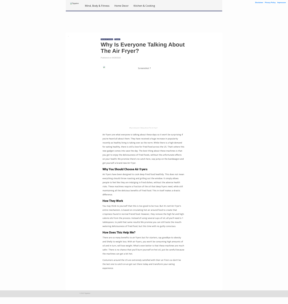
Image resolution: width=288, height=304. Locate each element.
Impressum (281, 2)
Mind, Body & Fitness (97, 6)
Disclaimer (259, 2)
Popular (117, 39)
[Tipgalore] (74, 3)
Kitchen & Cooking (144, 6)
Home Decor (121, 6)
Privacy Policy (270, 2)
